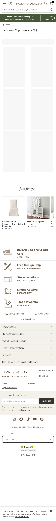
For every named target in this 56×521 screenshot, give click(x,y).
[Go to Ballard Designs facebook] (21, 419)
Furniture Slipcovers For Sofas (20, 30)
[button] (4, 3)
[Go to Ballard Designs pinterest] (42, 419)
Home (7, 25)
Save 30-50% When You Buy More (19, 19)
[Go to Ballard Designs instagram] (14, 419)
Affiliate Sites (9, 434)
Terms (4, 384)
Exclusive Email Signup (15, 395)
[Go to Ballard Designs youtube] (35, 419)
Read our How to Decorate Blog (14, 376)
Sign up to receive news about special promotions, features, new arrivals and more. (27, 409)
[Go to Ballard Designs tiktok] (28, 419)
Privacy (31, 384)
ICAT (33, 455)
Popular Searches (9, 387)
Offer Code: (26, 455)
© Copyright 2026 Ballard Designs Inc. (28, 427)
